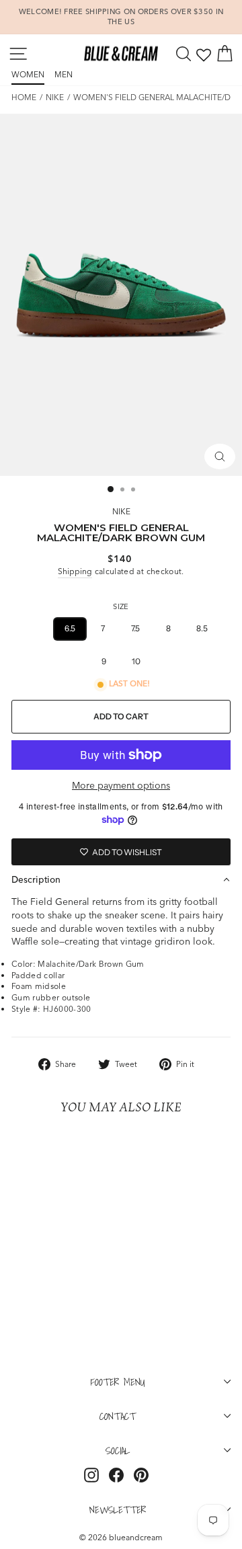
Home (23, 97)
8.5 (202, 628)
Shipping (75, 571)
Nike (55, 97)
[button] (121, 879)
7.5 (135, 628)
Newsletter (117, 1509)
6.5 (70, 628)
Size (120, 606)
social (118, 1450)
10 (136, 661)
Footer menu (118, 1382)
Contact (117, 1416)
